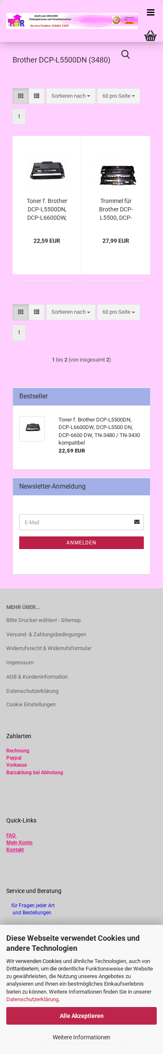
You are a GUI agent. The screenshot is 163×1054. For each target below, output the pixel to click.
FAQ (10, 835)
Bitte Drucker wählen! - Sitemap (43, 620)
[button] (21, 96)
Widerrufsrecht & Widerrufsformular (48, 648)
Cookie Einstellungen (31, 704)
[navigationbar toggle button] (150, 12)
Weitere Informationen (81, 1037)
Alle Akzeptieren (82, 1015)
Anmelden (81, 543)
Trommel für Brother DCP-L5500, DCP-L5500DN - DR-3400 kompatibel (116, 210)
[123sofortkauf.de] (69, 21)
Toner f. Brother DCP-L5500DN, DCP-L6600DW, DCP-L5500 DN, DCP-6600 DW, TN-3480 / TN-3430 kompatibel (47, 210)
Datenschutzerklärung (32, 999)
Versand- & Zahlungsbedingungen (46, 634)
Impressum (19, 662)
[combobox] (71, 96)
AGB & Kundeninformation (37, 677)
